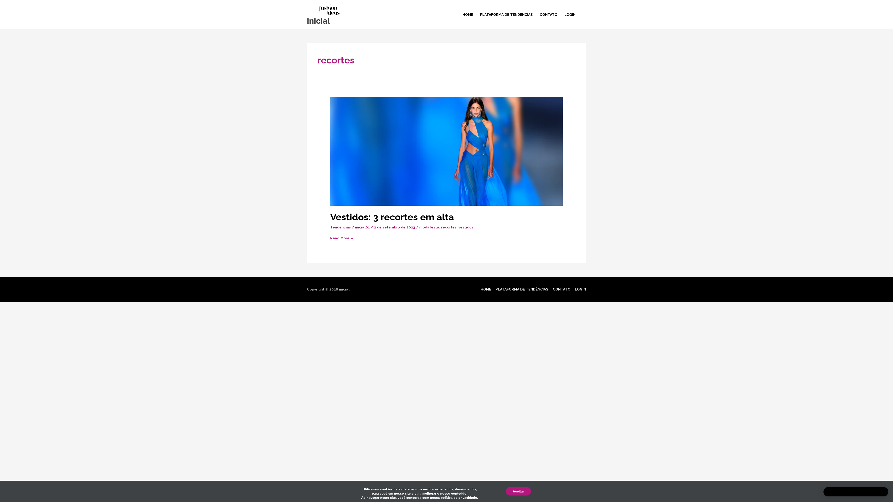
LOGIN (570, 15)
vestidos (465, 227)
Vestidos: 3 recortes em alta (392, 216)
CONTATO (548, 15)
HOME (468, 15)
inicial (318, 21)
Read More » (341, 237)
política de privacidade (459, 497)
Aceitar (518, 491)
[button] (855, 491)
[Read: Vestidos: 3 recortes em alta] (446, 151)
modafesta (429, 227)
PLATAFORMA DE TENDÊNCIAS (506, 15)
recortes (448, 227)
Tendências (340, 227)
